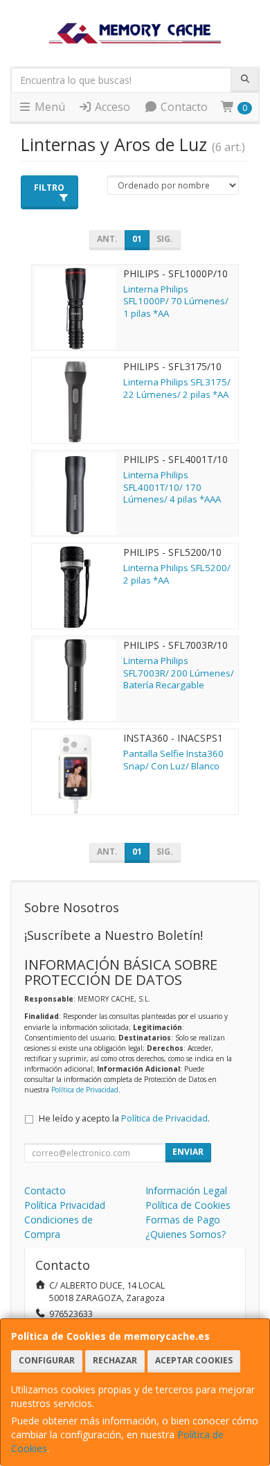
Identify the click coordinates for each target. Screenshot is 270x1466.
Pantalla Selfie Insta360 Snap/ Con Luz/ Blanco (173, 759)
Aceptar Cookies (194, 1360)
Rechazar (115, 1360)
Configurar (47, 1360)
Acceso (111, 106)
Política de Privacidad (84, 1089)
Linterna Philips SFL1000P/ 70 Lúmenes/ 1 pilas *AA (175, 301)
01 (137, 239)
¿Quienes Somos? (185, 1234)
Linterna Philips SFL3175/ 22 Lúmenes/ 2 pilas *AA (177, 388)
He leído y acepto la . (124, 1118)
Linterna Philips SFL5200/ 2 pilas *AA (177, 573)
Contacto (183, 106)
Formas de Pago (182, 1219)
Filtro (49, 187)
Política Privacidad (64, 1205)
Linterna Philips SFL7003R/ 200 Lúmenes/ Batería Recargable (178, 672)
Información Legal (186, 1190)
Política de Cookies (188, 1205)
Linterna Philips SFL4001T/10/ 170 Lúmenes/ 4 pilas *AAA (172, 487)
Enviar (188, 1152)
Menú (48, 106)
